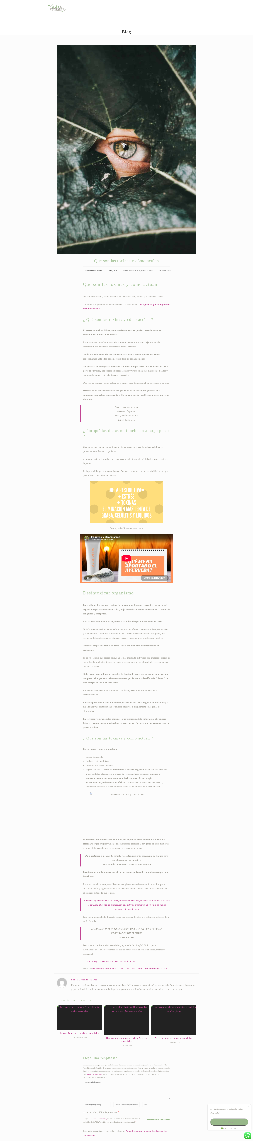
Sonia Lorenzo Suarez (93, 271)
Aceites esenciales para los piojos (174, 1038)
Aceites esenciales (129, 271)
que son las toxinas (100, 968)
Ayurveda (142, 271)
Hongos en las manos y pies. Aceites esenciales (126, 1039)
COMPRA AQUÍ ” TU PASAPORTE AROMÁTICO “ (109, 961)
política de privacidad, (99, 1119)
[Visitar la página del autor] (62, 982)
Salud (151, 271)
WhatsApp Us (229, 1122)
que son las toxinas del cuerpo (123, 968)
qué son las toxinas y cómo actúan (152, 968)
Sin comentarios (165, 271)
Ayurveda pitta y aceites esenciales (79, 1033)
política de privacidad (95, 1074)
